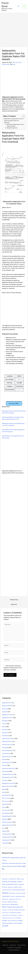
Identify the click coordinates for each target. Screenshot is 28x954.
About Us (5, 945)
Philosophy (5, 804)
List (20, 899)
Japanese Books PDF (8, 774)
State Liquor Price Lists (8, 918)
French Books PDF (7, 744)
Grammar (12, 896)
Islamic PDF (5, 899)
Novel (3, 792)
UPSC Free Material (7, 923)
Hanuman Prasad (20, 896)
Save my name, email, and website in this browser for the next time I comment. (13, 668)
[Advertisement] (14, 32)
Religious (4, 819)
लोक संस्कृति (5, 926)
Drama (4, 726)
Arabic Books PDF (7, 705)
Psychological (6, 813)
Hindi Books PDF (7, 762)
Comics (4, 723)
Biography (5, 720)
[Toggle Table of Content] (22, 116)
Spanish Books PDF (7, 825)
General (5, 893)
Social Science (13, 915)
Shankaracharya (5, 915)
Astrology (5, 708)
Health (4, 759)
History (4, 765)
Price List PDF (6, 810)
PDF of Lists (5, 801)
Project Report (5, 912)
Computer (21, 884)
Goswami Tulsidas (20, 893)
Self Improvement (7, 822)
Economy (4, 729)
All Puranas (5, 879)
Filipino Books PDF (7, 741)
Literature (5, 780)
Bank (18, 879)
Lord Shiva (4, 901)
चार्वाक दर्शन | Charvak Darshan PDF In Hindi (14, 863)
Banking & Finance (7, 714)
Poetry (4, 807)
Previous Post (14, 599)
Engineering (5, 735)
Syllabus (20, 920)
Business (19, 881)
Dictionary (4, 887)
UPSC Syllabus (18, 923)
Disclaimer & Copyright (14, 947)
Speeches (20, 915)
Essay (20, 887)
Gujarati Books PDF (7, 756)
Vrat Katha (5, 843)
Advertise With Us (14, 950)
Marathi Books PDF (7, 786)
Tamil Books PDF (7, 834)
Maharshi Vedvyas (12, 902)
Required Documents (12, 128)
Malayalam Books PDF (8, 783)
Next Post (14, 604)
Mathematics (14, 904)
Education (5, 732)
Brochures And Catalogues (9, 881)
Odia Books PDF (6, 795)
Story (3, 828)
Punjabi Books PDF (7, 816)
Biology (22, 879)
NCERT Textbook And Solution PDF (12, 907)
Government (5, 64)
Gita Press (12, 893)
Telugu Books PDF (7, 837)
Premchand (10, 910)
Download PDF (14, 403)
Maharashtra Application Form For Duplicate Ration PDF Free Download (14, 120)
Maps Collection (6, 904)
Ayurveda (4, 711)
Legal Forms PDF (13, 899)
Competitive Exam (11, 884)
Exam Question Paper (18, 890)
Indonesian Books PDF (8, 768)
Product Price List (19, 910)
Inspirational (5, 771)
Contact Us (12, 945)
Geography (5, 747)
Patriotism (4, 910)
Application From (7, 702)
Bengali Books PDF (7, 717)
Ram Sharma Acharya (15, 912)
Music (4, 789)
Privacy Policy (21, 945)
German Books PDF (7, 750)
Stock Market (17, 918)
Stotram (4, 920)
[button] (19, 6)
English (16, 887)
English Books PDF (7, 738)
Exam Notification (7, 890)
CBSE (3, 884)
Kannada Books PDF (8, 777)
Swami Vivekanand (12, 920)
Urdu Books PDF (6, 840)
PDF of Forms (17, 62)
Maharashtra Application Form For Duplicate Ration (15, 125)
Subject (4, 831)
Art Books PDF (12, 879)
